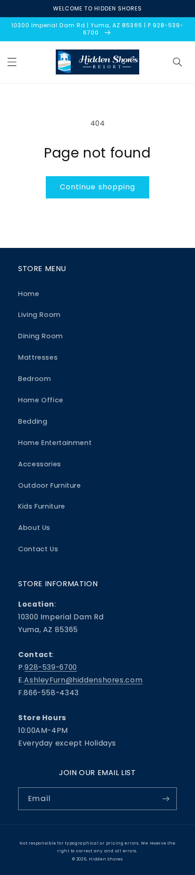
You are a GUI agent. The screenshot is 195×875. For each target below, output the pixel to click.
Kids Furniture (41, 506)
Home (28, 293)
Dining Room (40, 336)
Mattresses (38, 357)
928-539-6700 (50, 667)
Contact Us (38, 549)
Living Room (39, 314)
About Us (34, 527)
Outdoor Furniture (49, 485)
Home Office (40, 400)
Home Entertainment (55, 442)
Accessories (39, 464)
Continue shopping (97, 187)
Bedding (32, 421)
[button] (11, 62)
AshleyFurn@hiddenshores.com (83, 680)
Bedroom (34, 378)
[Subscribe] (166, 798)
